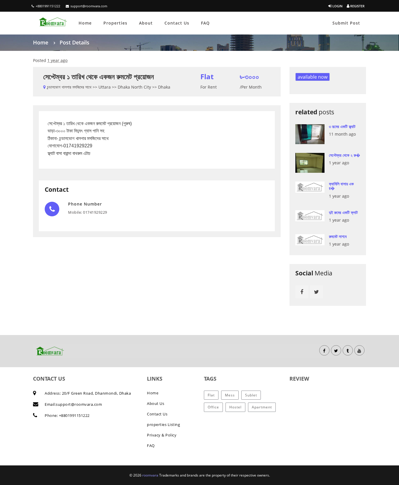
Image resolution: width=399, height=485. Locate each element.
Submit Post (346, 23)
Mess (230, 395)
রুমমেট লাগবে (338, 236)
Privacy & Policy (161, 435)
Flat (211, 395)
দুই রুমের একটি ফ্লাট (343, 212)
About (146, 23)
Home (85, 23)
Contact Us (176, 23)
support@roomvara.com (88, 6)
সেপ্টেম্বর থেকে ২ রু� (344, 155)
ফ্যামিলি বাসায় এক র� (341, 186)
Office (213, 407)
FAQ (205, 23)
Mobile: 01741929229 (87, 212)
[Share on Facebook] (301, 291)
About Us (155, 403)
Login (337, 6)
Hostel (235, 407)
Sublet (251, 395)
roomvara (150, 475)
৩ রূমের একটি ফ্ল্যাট (342, 126)
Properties (115, 23)
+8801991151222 (48, 6)
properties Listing (163, 424)
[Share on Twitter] (316, 291)
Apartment (262, 407)
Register (357, 6)
